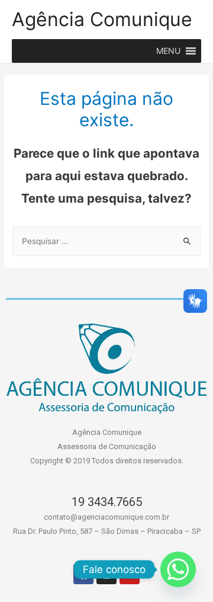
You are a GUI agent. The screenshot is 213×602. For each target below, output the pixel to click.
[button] (168, 51)
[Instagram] (106, 574)
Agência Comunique (102, 19)
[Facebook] (83, 574)
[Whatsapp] (178, 569)
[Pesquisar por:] (106, 241)
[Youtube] (130, 574)
